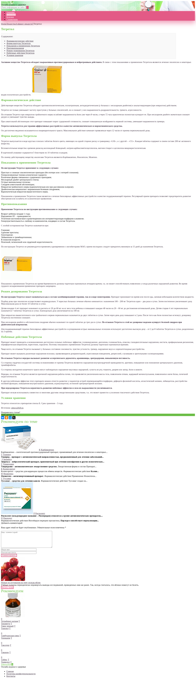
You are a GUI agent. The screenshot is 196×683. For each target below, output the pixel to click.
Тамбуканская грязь (10, 635)
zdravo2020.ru (17, 408)
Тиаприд (7, 454)
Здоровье (10, 12)
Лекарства (11, 14)
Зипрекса (7, 459)
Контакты (10, 676)
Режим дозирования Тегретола (20, 50)
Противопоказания (15, 48)
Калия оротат (9, 469)
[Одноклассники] (6, 417)
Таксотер (5, 645)
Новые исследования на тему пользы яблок (21, 582)
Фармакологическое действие (20, 41)
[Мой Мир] (10, 417)
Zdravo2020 (7, 2)
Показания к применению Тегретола (23, 46)
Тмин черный (7, 626)
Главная (10, 671)
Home (3, 24)
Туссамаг (7, 478)
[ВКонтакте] (2, 417)
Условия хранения (15, 55)
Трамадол (5, 662)
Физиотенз (8, 474)
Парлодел (7, 518)
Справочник (12, 19)
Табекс (4, 659)
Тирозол (5, 628)
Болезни (10, 17)
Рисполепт (40, 513)
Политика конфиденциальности (21, 674)
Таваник (5, 652)
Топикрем (5, 638)
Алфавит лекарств (24, 24)
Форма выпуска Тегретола (19, 43)
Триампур (5, 623)
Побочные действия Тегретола (20, 53)
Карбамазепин (47, 450)
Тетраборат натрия (9, 621)
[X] (13, 417)
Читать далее (7, 587)
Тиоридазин (8, 464)
